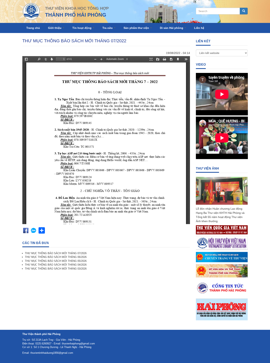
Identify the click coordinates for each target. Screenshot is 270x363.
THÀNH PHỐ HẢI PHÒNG (75, 15)
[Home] (31, 11)
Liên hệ (199, 27)
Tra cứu (107, 27)
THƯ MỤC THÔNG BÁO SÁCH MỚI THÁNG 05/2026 (56, 260)
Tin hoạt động (82, 27)
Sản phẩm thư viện (137, 27)
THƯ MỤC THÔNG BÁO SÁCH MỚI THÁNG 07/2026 (56, 253)
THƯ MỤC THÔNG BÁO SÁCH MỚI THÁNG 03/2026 (56, 268)
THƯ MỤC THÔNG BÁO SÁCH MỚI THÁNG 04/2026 (56, 264)
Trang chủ (33, 27)
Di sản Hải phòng (172, 27)
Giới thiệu (55, 27)
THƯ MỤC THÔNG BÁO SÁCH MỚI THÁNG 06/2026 (56, 257)
